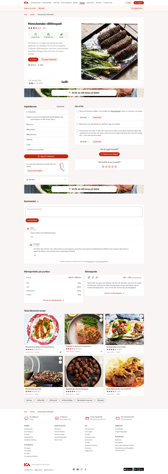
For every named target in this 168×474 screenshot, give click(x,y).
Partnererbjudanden (60, 437)
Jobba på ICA (89, 451)
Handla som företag (30, 440)
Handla (26, 426)
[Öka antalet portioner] (67, 106)
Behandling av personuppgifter (124, 448)
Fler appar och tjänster (31, 456)
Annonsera (88, 448)
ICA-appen (27, 448)
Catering (56, 3)
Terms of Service (101, 261)
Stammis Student (59, 432)
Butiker (75, 3)
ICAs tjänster (28, 445)
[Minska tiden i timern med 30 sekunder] (78, 117)
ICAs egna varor (89, 429)
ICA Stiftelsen (119, 429)
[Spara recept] (60, 316)
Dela (41, 65)
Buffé (31, 83)
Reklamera (118, 440)
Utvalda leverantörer (91, 445)
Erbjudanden (47, 3)
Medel (61, 37)
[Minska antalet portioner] (54, 106)
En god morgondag (121, 432)
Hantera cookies (120, 450)
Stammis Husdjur (59, 434)
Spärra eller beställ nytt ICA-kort (124, 445)
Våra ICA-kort (58, 440)
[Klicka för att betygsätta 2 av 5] (106, 166)
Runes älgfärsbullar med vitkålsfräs (118, 389)
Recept (82, 3)
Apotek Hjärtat (28, 437)
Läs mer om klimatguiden (113, 293)
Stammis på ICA (60, 426)
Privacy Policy (90, 261)
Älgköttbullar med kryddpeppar (77, 389)
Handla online (36, 3)
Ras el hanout (115, 111)
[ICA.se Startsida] (26, 3)
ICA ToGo (27, 453)
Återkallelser (119, 442)
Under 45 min (36, 37)
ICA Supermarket (90, 437)
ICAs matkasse (66, 3)
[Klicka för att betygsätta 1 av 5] (103, 166)
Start (25, 14)
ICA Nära (87, 434)
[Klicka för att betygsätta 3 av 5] (109, 166)
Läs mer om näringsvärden (52, 300)
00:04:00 (83, 117)
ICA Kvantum (89, 440)
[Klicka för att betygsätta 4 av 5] (112, 166)
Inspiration (90, 3)
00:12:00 (83, 142)
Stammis (99, 3)
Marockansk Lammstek (33, 389)
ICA (86, 426)
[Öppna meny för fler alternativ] (60, 320)
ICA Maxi (87, 442)
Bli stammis (57, 429)
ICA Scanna (27, 451)
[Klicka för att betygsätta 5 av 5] (115, 166)
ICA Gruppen (88, 432)
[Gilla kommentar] (31, 236)
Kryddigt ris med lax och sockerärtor (78, 346)
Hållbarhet (119, 426)
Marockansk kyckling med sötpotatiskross (39, 347)
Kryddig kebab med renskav (116, 347)
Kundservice (107, 3)
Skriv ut (33, 65)
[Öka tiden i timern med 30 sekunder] (88, 117)
